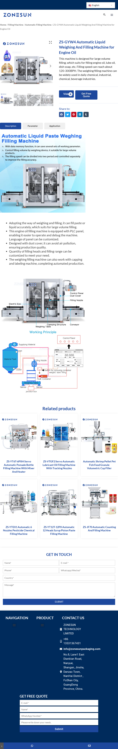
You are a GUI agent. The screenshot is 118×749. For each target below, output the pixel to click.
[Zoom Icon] (50, 42)
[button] (61, 114)
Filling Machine (15, 24)
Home (3, 24)
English (95, 5)
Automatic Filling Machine (38, 24)
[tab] (10, 126)
